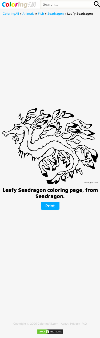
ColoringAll (11, 13)
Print (50, 205)
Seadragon (55, 13)
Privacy (75, 323)
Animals (28, 13)
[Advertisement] (50, 63)
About (65, 323)
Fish (41, 13)
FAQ (84, 323)
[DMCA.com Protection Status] (50, 333)
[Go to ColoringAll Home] (18, 4)
